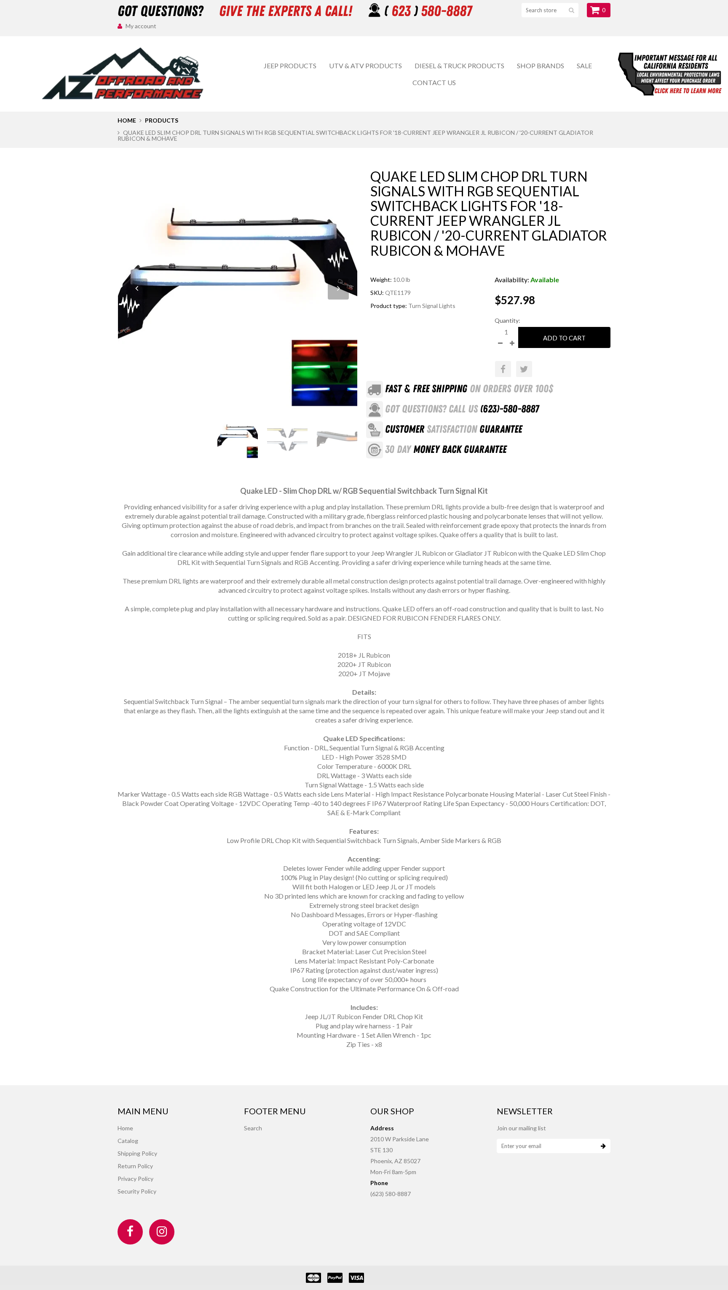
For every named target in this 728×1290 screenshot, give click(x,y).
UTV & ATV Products (365, 66)
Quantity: (507, 320)
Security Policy (137, 1191)
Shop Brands (540, 66)
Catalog (128, 1140)
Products (161, 120)
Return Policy (135, 1166)
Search (253, 1128)
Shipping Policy (137, 1153)
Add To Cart (564, 338)
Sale (584, 66)
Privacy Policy (135, 1178)
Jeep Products (290, 66)
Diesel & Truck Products (459, 66)
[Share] (503, 369)
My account (141, 25)
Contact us (434, 82)
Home (127, 120)
